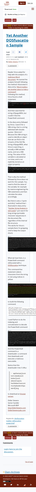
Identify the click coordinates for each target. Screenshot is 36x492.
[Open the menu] (32, 8)
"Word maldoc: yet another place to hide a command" (18, 89)
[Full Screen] (13, 52)
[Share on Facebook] (20, 52)
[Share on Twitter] (26, 52)
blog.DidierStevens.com (17, 408)
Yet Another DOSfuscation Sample (17, 40)
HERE (9, 25)
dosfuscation (19, 418)
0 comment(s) (12, 66)
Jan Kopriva (21, 14)
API (21, 479)
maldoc (9, 421)
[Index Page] (6, 3)
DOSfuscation (13, 265)
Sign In (22, 3)
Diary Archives (12, 471)
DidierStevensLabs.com (17, 410)
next (14, 20)
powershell (10, 423)
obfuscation (16, 421)
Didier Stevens (13, 62)
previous (8, 20)
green (14, 9)
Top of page (29, 462)
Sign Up (30, 3)
